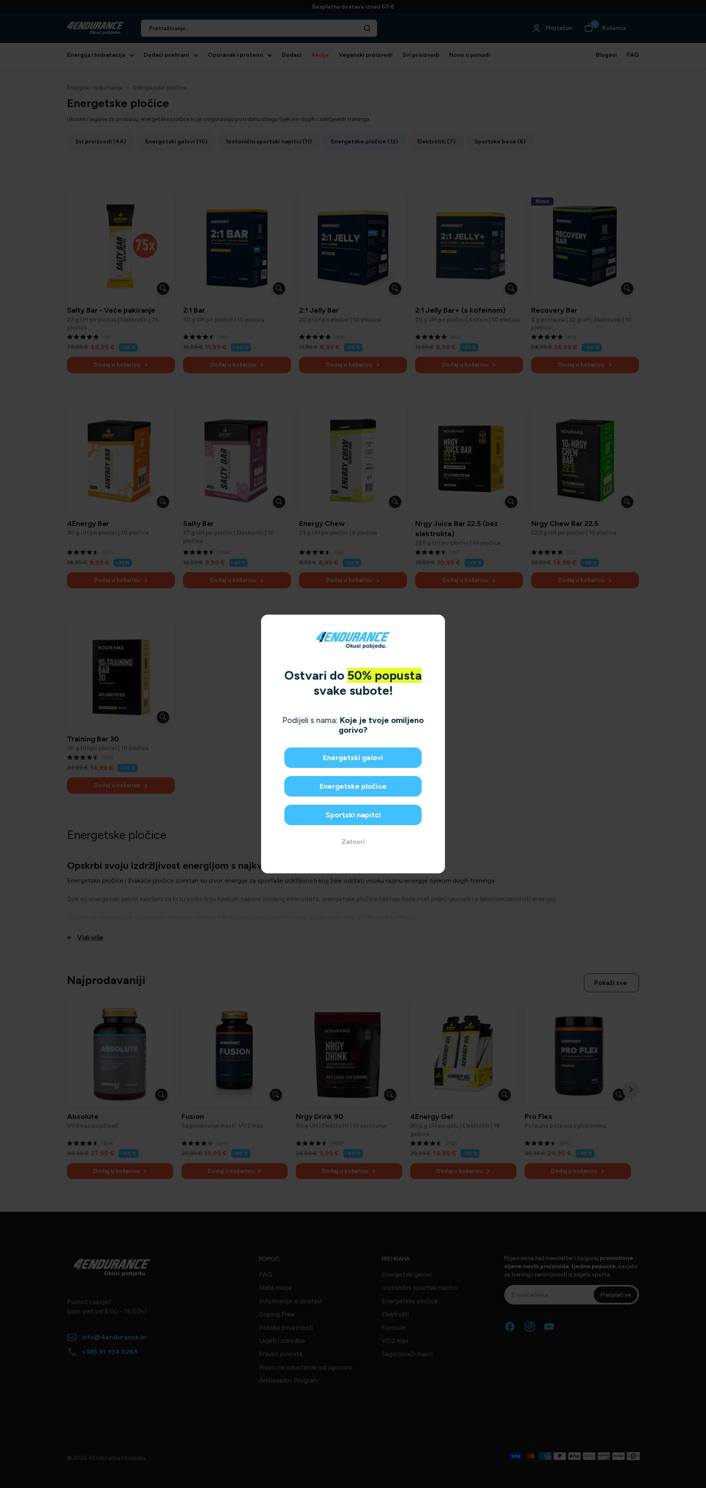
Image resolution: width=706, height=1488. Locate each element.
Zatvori (353, 842)
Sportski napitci (353, 814)
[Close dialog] (436, 624)
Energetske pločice (353, 786)
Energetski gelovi (353, 757)
